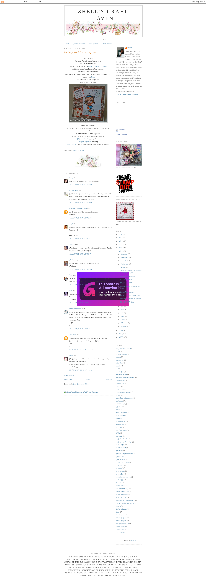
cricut (118, 395)
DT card (118, 407)
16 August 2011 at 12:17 (80, 254)
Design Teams (106, 44)
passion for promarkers (124, 454)
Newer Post (68, 379)
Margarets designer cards (78, 208)
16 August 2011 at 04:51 (80, 184)
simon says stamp (122, 491)
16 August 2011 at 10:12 (80, 239)
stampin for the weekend (125, 500)
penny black (120, 456)
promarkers (120, 474)
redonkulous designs (123, 477)
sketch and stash (122, 494)
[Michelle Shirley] (117, 132)
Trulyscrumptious (84, 142)
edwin (118, 410)
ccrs (117, 369)
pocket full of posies (123, 462)
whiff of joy (120, 532)
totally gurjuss (121, 521)
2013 (121, 244)
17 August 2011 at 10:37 (80, 303)
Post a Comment (69, 376)
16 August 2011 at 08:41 (80, 203)
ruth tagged (120, 480)
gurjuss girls (120, 416)
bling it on (119, 363)
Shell (129, 48)
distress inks (120, 404)
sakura (118, 483)
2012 (121, 248)
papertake (119, 451)
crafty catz (120, 389)
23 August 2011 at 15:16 (80, 370)
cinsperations (120, 380)
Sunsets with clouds (127, 276)
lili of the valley (121, 430)
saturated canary (122, 489)
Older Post (109, 379)
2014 (121, 241)
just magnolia (121, 421)
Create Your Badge (121, 134)
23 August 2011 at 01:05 (81, 349)
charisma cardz (121, 375)
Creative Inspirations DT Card (130, 299)
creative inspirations (123, 392)
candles (118, 366)
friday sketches (121, 413)
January (124, 326)
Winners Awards (79, 44)
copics (118, 386)
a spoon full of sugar (123, 348)
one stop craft (121, 448)
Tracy (71, 178)
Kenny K (119, 427)
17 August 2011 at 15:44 (80, 329)
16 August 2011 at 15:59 (80, 269)
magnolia (119, 436)
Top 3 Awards (93, 44)
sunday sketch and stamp (125, 503)
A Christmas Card (126, 279)
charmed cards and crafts (125, 378)
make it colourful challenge (97, 66)
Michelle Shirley (120, 129)
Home (67, 44)
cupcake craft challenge (124, 398)
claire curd (120, 383)
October (124, 261)
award (118, 357)
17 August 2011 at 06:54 (80, 285)
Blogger (133, 541)
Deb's (93, 77)
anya (118, 351)
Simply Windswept (126, 292)
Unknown (72, 335)
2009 (121, 334)
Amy (70, 275)
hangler (118, 419)
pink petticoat (120, 459)
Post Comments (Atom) (81, 384)
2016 (121, 234)
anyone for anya (122, 354)
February (124, 323)
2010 (121, 330)
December (124, 254)
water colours (121, 527)
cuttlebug (119, 401)
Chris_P (72, 245)
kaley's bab (120, 424)
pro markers (120, 471)
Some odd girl (72, 144)
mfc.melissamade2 (75, 309)
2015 (121, 238)
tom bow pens (121, 515)
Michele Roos (73, 190)
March (123, 320)
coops (71, 224)
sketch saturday (121, 497)
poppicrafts (120, 465)
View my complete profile (127, 95)
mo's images (120, 445)
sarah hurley (120, 486)
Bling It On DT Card (127, 302)
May (122, 313)
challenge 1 (120, 372)
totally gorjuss (121, 518)
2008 (121, 337)
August (123, 267)
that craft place (121, 509)
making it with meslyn (124, 442)
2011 (121, 251)
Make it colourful (83, 139)
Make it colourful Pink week (130, 295)
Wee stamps (120, 530)
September (125, 264)
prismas (119, 468)
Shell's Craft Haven (103, 14)
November (124, 257)
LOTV (118, 433)
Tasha (71, 355)
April (123, 316)
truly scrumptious (122, 524)
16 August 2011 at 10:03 (80, 218)
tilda (117, 512)
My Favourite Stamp (127, 283)
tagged (118, 506)
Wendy (71, 260)
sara (70, 291)
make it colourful (122, 439)
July (122, 306)
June (123, 310)
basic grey (119, 360)
